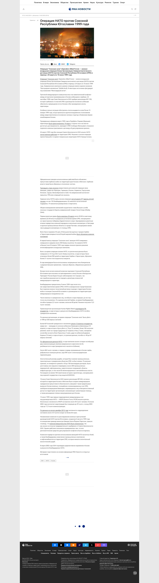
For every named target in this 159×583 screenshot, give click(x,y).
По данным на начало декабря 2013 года (54, 410)
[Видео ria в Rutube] (79, 545)
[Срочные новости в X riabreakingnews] (98, 545)
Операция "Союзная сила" (49, 79)
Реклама (53, 553)
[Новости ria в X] (92, 545)
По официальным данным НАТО (51, 341)
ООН (42, 460)
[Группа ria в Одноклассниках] (73, 545)
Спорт (70, 550)
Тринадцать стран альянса (49, 188)
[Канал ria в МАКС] (55, 545)
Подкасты (115, 550)
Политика (33, 550)
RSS (112, 553)
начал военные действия (48, 134)
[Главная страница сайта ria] (79, 9)
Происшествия (62, 550)
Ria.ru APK (106, 553)
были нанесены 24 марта (65, 216)
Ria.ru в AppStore (85, 553)
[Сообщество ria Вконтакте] (67, 545)
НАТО (47, 460)
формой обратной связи (106, 563)
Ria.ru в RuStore (96, 553)
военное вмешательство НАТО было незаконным (66, 424)
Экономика (48, 550)
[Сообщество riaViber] (104, 545)
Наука (75, 550)
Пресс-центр (75, 553)
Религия (97, 550)
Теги (127, 550)
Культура (80, 550)
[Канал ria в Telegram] (86, 545)
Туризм (103, 550)
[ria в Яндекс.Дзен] (61, 545)
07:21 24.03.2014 (27, 15)
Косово (53, 460)
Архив (116, 553)
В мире (54, 550)
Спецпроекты (45, 553)
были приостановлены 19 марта (60, 123)
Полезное (122, 550)
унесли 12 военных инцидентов (81, 323)
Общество (40, 550)
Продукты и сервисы (63, 553)
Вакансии (25, 561)
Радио (108, 550)
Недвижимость (89, 550)
